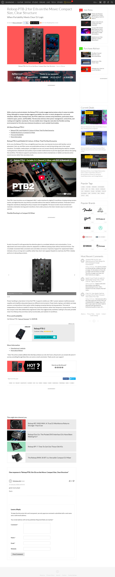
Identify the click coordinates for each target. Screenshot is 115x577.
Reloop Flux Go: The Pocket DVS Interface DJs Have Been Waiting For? (50, 435)
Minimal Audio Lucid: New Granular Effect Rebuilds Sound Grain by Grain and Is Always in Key (93, 142)
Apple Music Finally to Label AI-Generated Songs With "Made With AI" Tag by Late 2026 (95, 279)
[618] (100, 210)
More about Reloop (17, 350)
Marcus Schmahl (17, 22)
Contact (104, 314)
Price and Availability (17, 134)
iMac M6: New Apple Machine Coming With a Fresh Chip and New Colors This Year (95, 294)
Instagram (104, 2)
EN (95, 2)
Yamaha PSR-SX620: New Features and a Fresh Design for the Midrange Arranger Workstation (95, 262)
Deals (69, 2)
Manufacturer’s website (18, 348)
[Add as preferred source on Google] (34, 22)
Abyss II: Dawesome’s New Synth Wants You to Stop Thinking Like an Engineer (94, 120)
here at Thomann (24, 319)
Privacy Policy (90, 314)
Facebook (108, 2)
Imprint (98, 314)
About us (83, 314)
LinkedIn (100, 2)
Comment (14, 524)
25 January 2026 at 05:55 (17, 484)
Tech (53, 2)
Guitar (20, 2)
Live (48, 2)
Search (112, 2)
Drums (42, 2)
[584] (87, 219)
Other (60, 2)
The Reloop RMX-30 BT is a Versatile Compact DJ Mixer (49, 458)
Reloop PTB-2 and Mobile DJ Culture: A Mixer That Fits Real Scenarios (32, 130)
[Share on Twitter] (72, 379)
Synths (28, 2)
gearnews (9, 2)
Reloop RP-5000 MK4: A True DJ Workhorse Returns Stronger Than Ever (48, 424)
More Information (16, 137)
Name (13, 537)
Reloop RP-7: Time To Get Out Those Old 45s (45, 446)
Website (13, 549)
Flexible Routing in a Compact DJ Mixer (23, 132)
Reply (10, 491)
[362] (100, 228)
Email (13, 543)
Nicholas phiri (17, 481)
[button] (74, 275)
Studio (35, 2)
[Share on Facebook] (66, 379)
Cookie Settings (94, 315)
